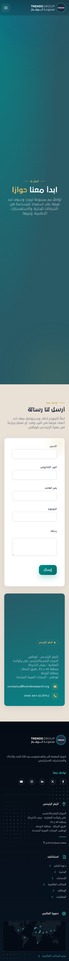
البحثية (62, 872)
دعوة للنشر (60, 866)
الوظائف (62, 890)
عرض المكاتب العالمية (54, 956)
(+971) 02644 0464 (54, 843)
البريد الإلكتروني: (48, 467)
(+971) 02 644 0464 (36, 695)
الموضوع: (52, 509)
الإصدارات (61, 878)
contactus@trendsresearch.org (30, 686)
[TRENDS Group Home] (48, 8)
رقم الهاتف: (50, 488)
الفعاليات (61, 897)
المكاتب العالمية (57, 884)
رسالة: (53, 531)
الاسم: (53, 446)
